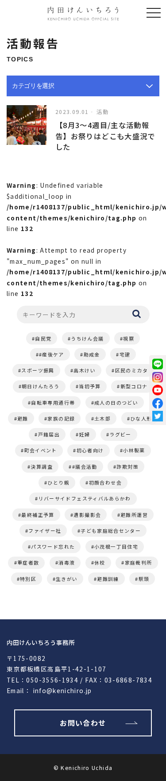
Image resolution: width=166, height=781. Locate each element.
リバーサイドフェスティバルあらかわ (85, 498)
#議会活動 (84, 466)
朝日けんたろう (41, 386)
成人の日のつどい (116, 402)
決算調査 (41, 466)
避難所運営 (134, 514)
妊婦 (84, 434)
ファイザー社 (44, 530)
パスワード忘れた (53, 546)
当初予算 (89, 386)
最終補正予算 (37, 514)
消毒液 (66, 562)
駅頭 (144, 578)
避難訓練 (108, 578)
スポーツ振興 (37, 370)
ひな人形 (141, 418)
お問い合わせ (83, 722)
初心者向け (90, 450)
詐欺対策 (127, 466)
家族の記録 (61, 418)
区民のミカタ (131, 370)
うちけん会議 (87, 338)
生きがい (66, 578)
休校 (99, 562)
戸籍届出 (49, 434)
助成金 (92, 354)
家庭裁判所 (138, 562)
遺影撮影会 (87, 514)
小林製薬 (134, 450)
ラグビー (120, 434)
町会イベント (40, 450)
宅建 (125, 354)
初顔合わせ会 (105, 482)
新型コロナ (134, 386)
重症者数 (28, 562)
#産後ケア (51, 354)
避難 (22, 418)
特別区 (28, 578)
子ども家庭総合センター (111, 530)
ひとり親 (58, 482)
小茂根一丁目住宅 (116, 546)
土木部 (102, 418)
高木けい (84, 370)
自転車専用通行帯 (53, 402)
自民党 (43, 338)
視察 (128, 338)
